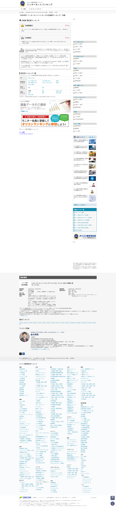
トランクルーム (39, 395)
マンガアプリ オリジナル (42, 449)
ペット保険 (22, 386)
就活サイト (70, 371)
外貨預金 (21, 416)
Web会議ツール (71, 424)
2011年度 (89, 322)
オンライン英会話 (54, 438)
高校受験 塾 (53, 382)
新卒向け (70, 433)
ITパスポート (59, 450)
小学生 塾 (52, 412)
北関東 (26, 484)
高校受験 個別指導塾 (55, 391)
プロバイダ (83, 382)
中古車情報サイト (40, 414)
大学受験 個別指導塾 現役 (56, 372)
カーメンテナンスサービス (42, 432)
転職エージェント (71, 382)
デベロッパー (23, 491)
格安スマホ (84, 372)
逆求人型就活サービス (72, 372)
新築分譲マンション (24, 474)
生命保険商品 (84, 429)
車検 (37, 431)
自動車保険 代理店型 (86, 408)
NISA (20, 403)
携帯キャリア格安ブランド (88, 376)
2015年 (67, 322)
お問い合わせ (58, 497)
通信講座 (52, 440)
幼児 (53, 435)
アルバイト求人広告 (72, 413)
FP (52, 442)
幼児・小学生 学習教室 (56, 425)
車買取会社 (38, 412)
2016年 (62, 322)
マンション (23, 450)
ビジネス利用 (40, 487)
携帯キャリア (85, 374)
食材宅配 (38, 380)
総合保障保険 (84, 446)
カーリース (38, 410)
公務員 (53, 450)
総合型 (38, 444)
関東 (43, 90)
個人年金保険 (84, 448)
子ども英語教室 (54, 433)
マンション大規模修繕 (24, 459)
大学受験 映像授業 (55, 380)
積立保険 (83, 452)
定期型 (88, 425)
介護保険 (83, 444)
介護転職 (69, 386)
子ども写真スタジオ (41, 438)
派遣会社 (69, 391)
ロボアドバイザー (23, 442)
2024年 (26, 322)
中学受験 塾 (53, 401)
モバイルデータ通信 (86, 380)
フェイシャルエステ (72, 441)
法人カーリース (71, 418)
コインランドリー (40, 378)
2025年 (21, 322)
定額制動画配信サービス (42, 436)
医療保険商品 (84, 423)
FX (20, 420)
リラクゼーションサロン (56, 473)
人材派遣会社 (70, 411)
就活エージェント (71, 369)
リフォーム (22, 469)
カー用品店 (53, 490)
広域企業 (84, 389)
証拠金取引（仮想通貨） (26, 440)
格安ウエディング (71, 453)
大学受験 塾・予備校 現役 (56, 369)
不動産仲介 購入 (23, 452)
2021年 (39, 322)
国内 (38, 484)
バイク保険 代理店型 (86, 412)
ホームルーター (84, 378)
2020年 (44, 322)
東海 (29, 92)
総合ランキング (31, 77)
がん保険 (21, 391)
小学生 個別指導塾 (55, 416)
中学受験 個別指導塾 (55, 404)
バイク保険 (22, 374)
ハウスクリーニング (41, 376)
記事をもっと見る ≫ (80, 205)
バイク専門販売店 (41, 425)
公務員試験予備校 (54, 459)
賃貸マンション (23, 465)
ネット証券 (22, 401)
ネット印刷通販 (71, 420)
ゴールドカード (24, 431)
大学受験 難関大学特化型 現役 (57, 376)
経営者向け (71, 428)
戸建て (28, 450)
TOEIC (53, 446)
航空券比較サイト (40, 472)
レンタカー (38, 406)
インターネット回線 (86, 391)
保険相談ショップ (23, 395)
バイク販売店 (39, 423)
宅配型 (38, 401)
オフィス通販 (39, 455)
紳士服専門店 (53, 486)
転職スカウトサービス (72, 380)
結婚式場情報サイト (72, 459)
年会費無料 (23, 427)
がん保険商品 (84, 435)
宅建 (53, 444)
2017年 (58, 322)
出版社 (38, 447)
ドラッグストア (54, 484)
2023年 (30, 322)
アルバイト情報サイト (72, 374)
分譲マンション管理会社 (25, 456)
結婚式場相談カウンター (73, 457)
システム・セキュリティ (47, 82)
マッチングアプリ (71, 460)
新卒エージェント (71, 405)
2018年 (53, 322)
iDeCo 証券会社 (23, 410)
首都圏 (22, 458)
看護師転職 (70, 384)
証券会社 (22, 405)
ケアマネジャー (61, 448)
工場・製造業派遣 (71, 393)
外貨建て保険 (84, 442)
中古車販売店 (39, 416)
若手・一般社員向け (73, 432)
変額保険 (83, 450)
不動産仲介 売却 (23, 448)
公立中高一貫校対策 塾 (56, 408)
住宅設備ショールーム (24, 467)
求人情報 (73, 497)
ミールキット (39, 384)
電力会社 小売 (39, 461)
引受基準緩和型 (86, 427)
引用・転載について (66, 497)
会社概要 (34, 497)
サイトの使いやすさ (32, 80)
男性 (29, 87)
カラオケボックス (71, 476)
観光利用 (39, 489)
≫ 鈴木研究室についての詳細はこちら (40, 349)
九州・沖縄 (30, 94)
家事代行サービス (40, 374)
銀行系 (22, 423)
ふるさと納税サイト (41, 393)
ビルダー (22, 482)
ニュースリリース (41, 497)
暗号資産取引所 (23, 437)
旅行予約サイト (39, 468)
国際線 (42, 478)
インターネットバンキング (26, 134)
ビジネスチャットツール (73, 422)
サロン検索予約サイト (72, 445)
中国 (94, 386)
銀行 (21, 407)
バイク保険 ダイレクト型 (87, 410)
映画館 (68, 466)
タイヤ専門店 (53, 492)
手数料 (57, 82)
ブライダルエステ (71, 439)
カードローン (22, 422)
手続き (57, 80)
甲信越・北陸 (59, 90)
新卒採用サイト (71, 402)
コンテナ (39, 399)
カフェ (37, 434)
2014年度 (72, 322)
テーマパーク (70, 478)
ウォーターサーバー (41, 369)
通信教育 (52, 419)
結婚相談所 (70, 455)
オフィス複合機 (39, 457)
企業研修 (69, 426)
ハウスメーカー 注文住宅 (25, 478)
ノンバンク (27, 423)
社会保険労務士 (60, 446)
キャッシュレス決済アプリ (26, 435)
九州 (32, 458)
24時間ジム (53, 471)
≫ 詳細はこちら (23, 315)
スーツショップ (54, 488)
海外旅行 (44, 470)
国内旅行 (39, 470)
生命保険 (21, 387)
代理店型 (22, 372)
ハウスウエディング (72, 451)
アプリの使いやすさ (46, 80)
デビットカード (23, 433)
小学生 (62, 421)
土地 (32, 450)
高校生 (53, 421)
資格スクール (53, 452)
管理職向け (71, 430)
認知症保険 (83, 440)
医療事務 (56, 442)
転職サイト (70, 376)
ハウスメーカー (24, 489)
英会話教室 (53, 437)
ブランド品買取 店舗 (41, 451)
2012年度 (83, 322)
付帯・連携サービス (32, 82)
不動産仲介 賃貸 (23, 461)
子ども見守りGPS (40, 463)
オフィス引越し (39, 453)
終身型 (83, 425)
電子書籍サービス (40, 440)
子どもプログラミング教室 (57, 463)
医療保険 (21, 389)
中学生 (57, 421)
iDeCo (82, 464)
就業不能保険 (84, 438)
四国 (83, 387)
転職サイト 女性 (71, 378)
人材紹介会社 (70, 408)
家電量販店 (53, 482)
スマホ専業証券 (23, 408)
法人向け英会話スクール (56, 461)
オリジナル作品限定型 (42, 446)
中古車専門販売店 (41, 417)
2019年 (48, 322)
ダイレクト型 (23, 371)
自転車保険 (22, 380)
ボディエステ (70, 443)
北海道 (53, 384)
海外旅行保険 (22, 384)
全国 (76, 474)
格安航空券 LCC (40, 476)
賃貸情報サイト (23, 463)
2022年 (35, 322)
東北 (23, 484)
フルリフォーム (24, 471)
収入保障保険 (85, 433)
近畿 (43, 92)
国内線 (38, 478)
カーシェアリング (40, 404)
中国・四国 (58, 92)
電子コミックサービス (41, 442)
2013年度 (77, 322)
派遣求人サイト (71, 395)
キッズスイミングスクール (56, 474)
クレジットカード (23, 425)
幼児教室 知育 (53, 427)
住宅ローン (22, 418)
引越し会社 (38, 402)
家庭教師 (52, 423)
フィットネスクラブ (55, 469)
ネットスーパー (39, 387)
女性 (43, 87)
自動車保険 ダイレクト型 (87, 407)
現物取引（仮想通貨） (25, 438)
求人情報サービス (71, 397)
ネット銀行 (22, 132)
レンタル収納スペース (42, 397)
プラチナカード (87, 482)
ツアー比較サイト (40, 480)
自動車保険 (22, 369)
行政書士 (54, 448)
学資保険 (21, 393)
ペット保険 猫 (84, 422)
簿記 (56, 444)
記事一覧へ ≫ (92, 137)
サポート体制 (31, 84)
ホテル (37, 485)
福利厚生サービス (40, 459)
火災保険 (21, 382)
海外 (41, 484)
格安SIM (84, 371)
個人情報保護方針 (50, 497)
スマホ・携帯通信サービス (87, 369)
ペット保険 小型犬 (85, 420)
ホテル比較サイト (40, 474)
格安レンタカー (39, 408)
